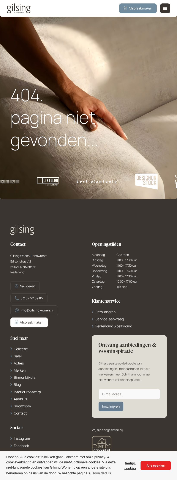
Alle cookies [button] (156, 465)
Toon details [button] (101, 473)
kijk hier (122, 287)
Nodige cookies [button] (130, 465)
